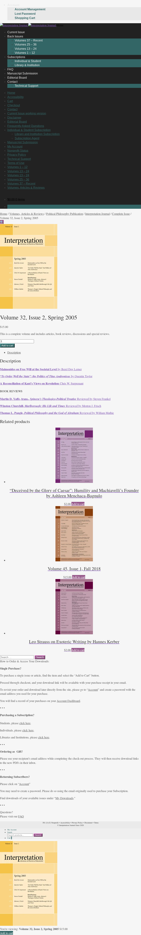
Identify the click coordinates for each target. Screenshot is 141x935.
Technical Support (26, 85)
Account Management (30, 9)
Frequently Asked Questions (25, 125)
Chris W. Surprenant (41, 383)
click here (24, 723)
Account (13, 5)
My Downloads (64, 798)
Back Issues (15, 36)
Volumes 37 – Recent (29, 40)
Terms (96, 822)
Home (11, 92)
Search (9, 832)
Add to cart (7, 345)
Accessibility (15, 97)
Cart (10, 101)
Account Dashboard (68, 701)
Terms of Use (15, 163)
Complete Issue (121, 214)
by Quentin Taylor (46, 376)
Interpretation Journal (97, 214)
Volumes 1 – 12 (17, 167)
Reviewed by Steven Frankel (55, 399)
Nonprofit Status (17, 150)
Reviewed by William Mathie (57, 413)
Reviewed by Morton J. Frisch (50, 406)
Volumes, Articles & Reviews (26, 187)
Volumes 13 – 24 (26, 48)
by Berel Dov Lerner (41, 369)
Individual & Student (28, 61)
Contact (12, 81)
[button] (2, 222)
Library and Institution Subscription (37, 134)
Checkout (13, 105)
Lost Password (25, 13)
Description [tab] (14, 352)
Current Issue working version (26, 113)
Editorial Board (17, 121)
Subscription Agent (27, 138)
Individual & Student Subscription (29, 130)
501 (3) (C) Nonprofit (51, 822)
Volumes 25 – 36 (26, 44)
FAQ (21, 816)
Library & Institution (27, 65)
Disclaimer (14, 117)
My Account (14, 146)
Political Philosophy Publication (64, 214)
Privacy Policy (16, 154)
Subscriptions (16, 56)
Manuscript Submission (22, 142)
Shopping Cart (25, 18)
